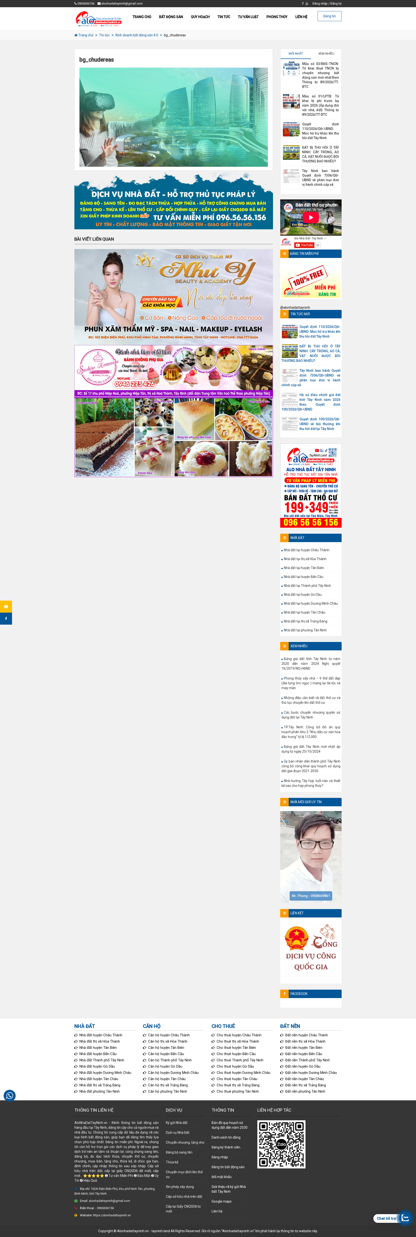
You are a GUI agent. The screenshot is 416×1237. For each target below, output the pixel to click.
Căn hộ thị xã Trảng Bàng (168, 1085)
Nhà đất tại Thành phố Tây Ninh (307, 586)
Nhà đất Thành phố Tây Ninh (101, 1060)
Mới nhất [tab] (296, 53)
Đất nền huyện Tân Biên (303, 1047)
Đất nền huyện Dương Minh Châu (311, 1072)
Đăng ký (336, 3)
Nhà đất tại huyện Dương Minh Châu (311, 603)
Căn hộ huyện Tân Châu (167, 1079)
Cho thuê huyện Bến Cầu (236, 1054)
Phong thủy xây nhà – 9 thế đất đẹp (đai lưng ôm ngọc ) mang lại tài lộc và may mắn (310, 683)
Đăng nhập (320, 3)
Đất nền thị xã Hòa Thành (305, 1041)
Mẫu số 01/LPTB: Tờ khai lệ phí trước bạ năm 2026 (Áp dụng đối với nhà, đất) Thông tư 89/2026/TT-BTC (320, 105)
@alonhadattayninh (295, 307)
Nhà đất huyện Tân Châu (98, 1079)
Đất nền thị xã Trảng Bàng (305, 1085)
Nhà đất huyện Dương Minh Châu (105, 1072)
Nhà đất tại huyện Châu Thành (306, 550)
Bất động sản (171, 17)
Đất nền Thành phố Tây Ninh (307, 1060)
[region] (173, 200)
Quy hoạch (200, 17)
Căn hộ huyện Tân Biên (166, 1047)
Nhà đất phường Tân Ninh (99, 1091)
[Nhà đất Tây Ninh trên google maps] (6, 607)
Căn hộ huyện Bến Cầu (166, 1054)
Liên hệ (301, 17)
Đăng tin (329, 16)
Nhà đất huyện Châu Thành (100, 1035)
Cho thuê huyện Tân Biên (236, 1047)
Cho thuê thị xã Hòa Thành (238, 1041)
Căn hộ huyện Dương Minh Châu (173, 1072)
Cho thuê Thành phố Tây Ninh (240, 1060)
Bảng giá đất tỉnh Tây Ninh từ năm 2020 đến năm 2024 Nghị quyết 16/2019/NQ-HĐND (310, 663)
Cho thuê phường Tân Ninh (238, 1091)
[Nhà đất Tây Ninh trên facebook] (6, 619)
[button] (173, 200)
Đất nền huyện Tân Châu (304, 1079)
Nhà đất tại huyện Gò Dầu (303, 594)
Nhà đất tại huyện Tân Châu (304, 612)
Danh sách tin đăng (226, 1137)
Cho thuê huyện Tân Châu (237, 1079)
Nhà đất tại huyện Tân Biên (304, 568)
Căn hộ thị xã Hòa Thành (167, 1041)
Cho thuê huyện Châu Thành (239, 1035)
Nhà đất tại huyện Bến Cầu (303, 577)
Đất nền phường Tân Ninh (305, 1091)
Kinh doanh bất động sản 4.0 (137, 35)
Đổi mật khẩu (222, 1177)
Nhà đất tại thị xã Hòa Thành (305, 559)
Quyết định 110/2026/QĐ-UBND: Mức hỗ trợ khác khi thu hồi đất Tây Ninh (319, 331)
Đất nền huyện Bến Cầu (303, 1054)
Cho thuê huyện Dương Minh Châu (243, 1072)
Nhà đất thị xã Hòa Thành (99, 1041)
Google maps (222, 1201)
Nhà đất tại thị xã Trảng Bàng (305, 621)
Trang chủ (142, 17)
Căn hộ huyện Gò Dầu (165, 1066)
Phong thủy (276, 17)
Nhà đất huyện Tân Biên (98, 1047)
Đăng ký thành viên (226, 1147)
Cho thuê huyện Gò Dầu (235, 1066)
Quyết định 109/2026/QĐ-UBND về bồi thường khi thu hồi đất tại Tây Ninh (319, 424)
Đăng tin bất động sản (228, 1167)
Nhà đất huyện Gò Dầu (97, 1066)
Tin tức (224, 17)
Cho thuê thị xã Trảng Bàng (238, 1085)
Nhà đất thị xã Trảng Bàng (99, 1085)
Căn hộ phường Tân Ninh (167, 1091)
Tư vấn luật (248, 17)
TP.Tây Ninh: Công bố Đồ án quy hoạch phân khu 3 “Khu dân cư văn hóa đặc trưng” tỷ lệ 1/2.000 (310, 732)
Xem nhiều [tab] (326, 53)
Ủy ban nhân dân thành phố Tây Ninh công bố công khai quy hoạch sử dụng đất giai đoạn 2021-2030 (310, 766)
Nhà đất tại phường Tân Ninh (305, 630)
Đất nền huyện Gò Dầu (302, 1066)
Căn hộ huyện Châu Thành (169, 1035)
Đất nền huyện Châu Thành (306, 1035)
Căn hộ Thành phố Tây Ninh (170, 1060)
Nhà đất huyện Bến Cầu (98, 1054)
